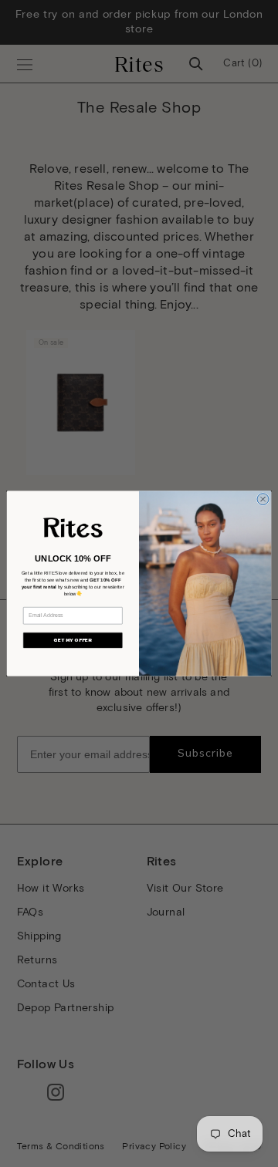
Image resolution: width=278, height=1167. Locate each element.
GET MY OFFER (72, 640)
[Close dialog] (263, 499)
